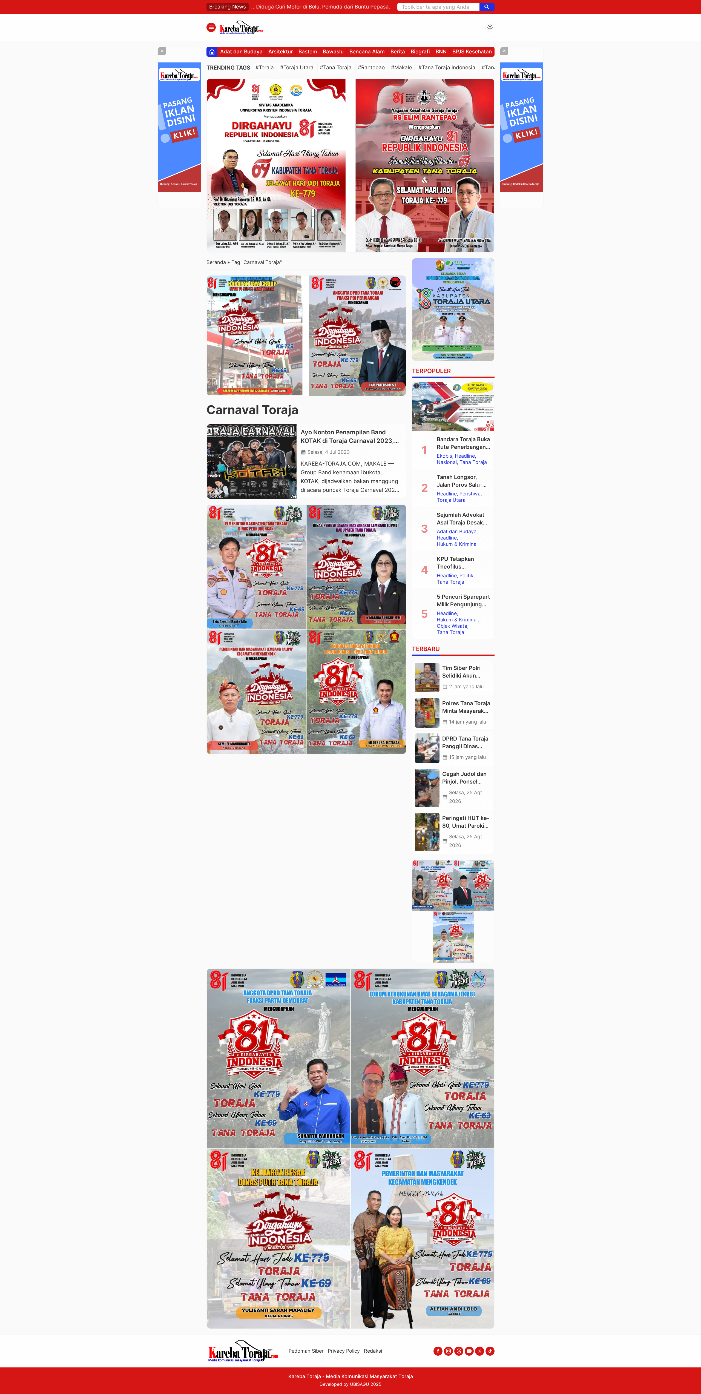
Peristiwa (470, 493)
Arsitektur (280, 51)
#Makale (401, 67)
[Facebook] (438, 1351)
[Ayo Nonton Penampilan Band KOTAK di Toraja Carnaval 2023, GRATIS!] (252, 461)
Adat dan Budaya (241, 51)
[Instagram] (448, 1351)
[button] (487, 7)
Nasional (447, 462)
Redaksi (373, 1351)
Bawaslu (333, 51)
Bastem (307, 51)
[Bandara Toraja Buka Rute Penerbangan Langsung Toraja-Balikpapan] (453, 406)
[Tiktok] (490, 1351)
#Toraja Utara (297, 67)
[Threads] (458, 1351)
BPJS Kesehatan (472, 51)
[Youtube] (469, 1351)
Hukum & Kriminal (457, 544)
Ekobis (444, 456)
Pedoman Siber (306, 1351)
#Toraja (264, 67)
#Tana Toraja (336, 67)
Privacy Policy (344, 1351)
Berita (397, 51)
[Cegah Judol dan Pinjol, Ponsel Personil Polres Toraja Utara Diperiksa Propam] (427, 788)
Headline (465, 456)
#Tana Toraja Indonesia (446, 67)
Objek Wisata (452, 626)
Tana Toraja (473, 462)
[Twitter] (479, 1351)
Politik (466, 575)
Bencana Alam (367, 51)
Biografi (420, 51)
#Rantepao (371, 67)
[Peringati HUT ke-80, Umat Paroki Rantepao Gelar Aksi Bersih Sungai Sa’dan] (427, 832)
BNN (441, 51)
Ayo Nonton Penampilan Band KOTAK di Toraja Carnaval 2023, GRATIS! (347, 441)
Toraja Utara (451, 500)
